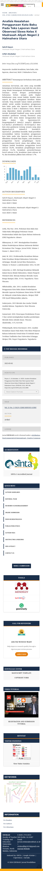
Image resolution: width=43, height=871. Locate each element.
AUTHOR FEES (10, 533)
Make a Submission (21, 566)
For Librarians (8, 827)
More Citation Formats (14, 392)
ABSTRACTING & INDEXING (14, 539)
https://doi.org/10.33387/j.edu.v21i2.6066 (22, 64)
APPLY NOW (21, 654)
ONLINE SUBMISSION (12, 512)
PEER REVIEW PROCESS (13, 519)
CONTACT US (9, 553)
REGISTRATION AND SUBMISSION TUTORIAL (21, 722)
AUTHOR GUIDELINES (12, 492)
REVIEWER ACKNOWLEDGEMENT (16, 506)
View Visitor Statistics (21, 764)
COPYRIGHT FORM (21, 678)
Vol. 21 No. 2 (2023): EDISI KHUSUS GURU (17, 15)
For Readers (7, 820)
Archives (13, 13)
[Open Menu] (2, 4)
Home (4, 13)
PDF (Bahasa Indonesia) (16, 349)
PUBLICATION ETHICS (12, 526)
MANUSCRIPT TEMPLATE (21, 673)
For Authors (7, 824)
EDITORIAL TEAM (11, 499)
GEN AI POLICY (10, 546)
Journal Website (23, 849)
